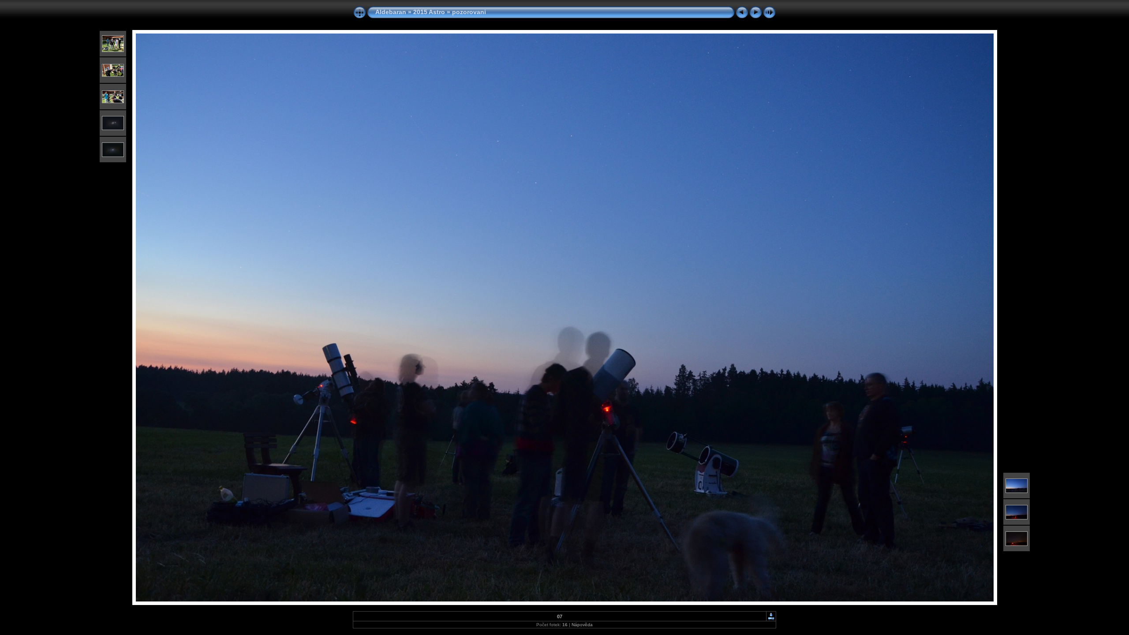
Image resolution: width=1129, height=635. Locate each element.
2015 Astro (429, 11)
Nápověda (582, 624)
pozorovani (469, 11)
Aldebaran (390, 11)
